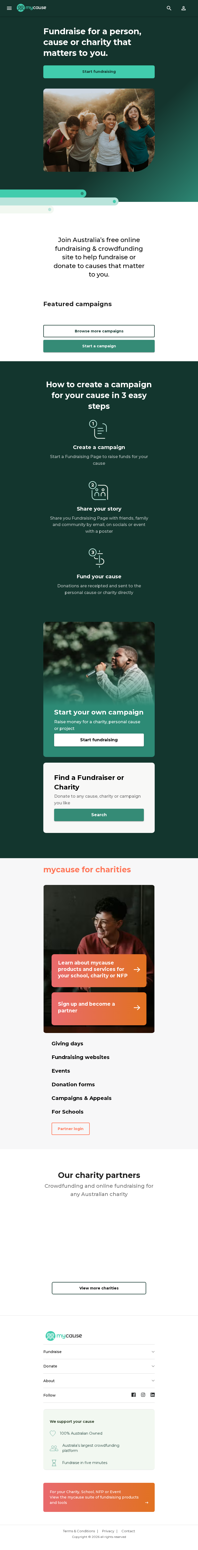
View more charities (99, 1288)
